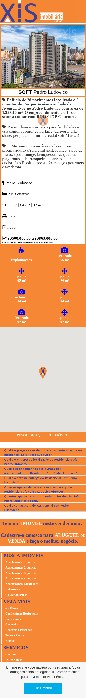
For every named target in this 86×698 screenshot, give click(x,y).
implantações (21, 260)
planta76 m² (65, 278)
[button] (7, 56)
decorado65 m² (64, 258)
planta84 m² (65, 299)
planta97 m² (65, 320)
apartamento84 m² (21, 299)
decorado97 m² (21, 320)
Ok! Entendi (43, 688)
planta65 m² (22, 278)
